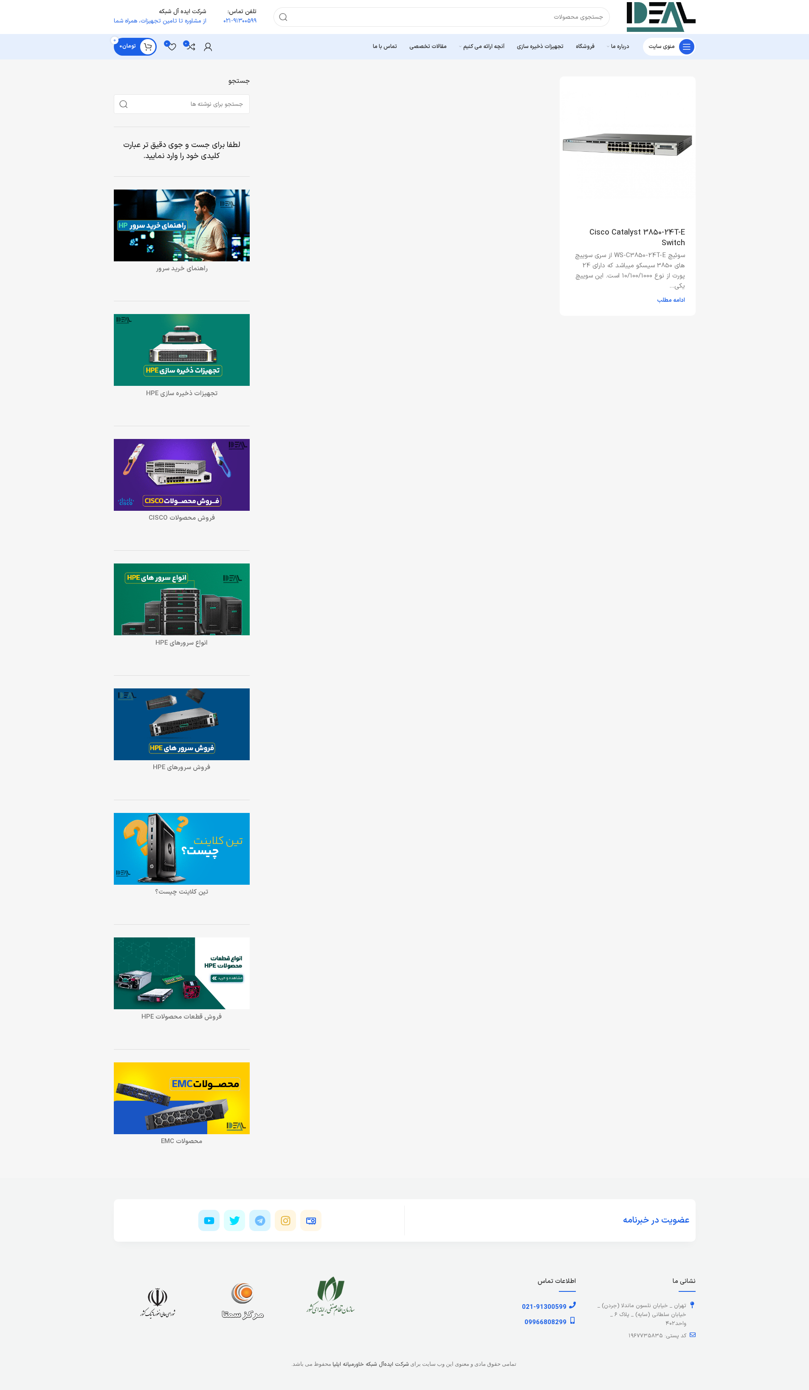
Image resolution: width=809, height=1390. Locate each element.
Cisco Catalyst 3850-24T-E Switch (637, 238)
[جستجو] (283, 17)
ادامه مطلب (671, 300)
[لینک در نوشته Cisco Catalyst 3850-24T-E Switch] (628, 144)
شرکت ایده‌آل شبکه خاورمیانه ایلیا (371, 1364)
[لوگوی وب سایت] (661, 17)
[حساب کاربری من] (208, 46)
